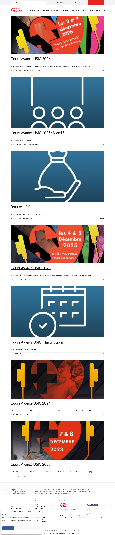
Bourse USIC (21, 207)
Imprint (32, 532)
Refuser (21, 528)
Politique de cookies (12, 532)
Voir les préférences (34, 528)
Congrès (24, 144)
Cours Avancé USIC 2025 (31, 268)
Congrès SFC (26, 70)
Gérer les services (7, 523)
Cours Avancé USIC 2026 (31, 58)
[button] (39, 511)
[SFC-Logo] (17, 8)
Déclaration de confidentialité (24, 532)
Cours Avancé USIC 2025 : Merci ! (37, 132)
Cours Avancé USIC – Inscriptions (37, 342)
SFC (13, 70)
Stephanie (14, 279)
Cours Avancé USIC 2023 (31, 464)
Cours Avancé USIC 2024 (31, 403)
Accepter (8, 528)
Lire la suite (101, 70)
